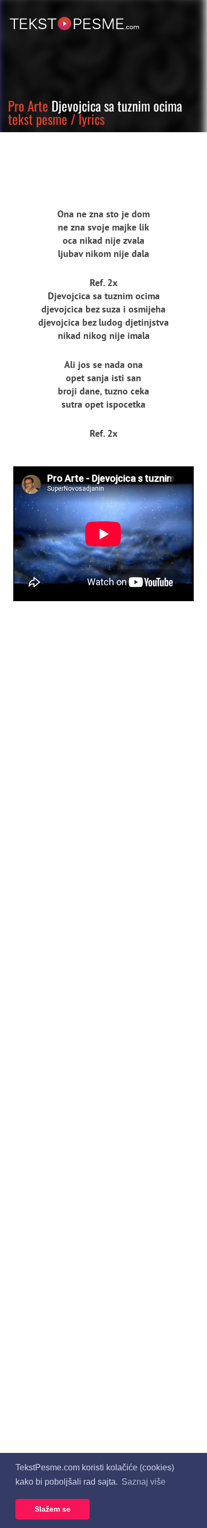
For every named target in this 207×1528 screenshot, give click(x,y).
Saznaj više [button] (144, 1481)
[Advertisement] (98, 161)
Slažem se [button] (52, 1509)
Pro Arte (28, 105)
